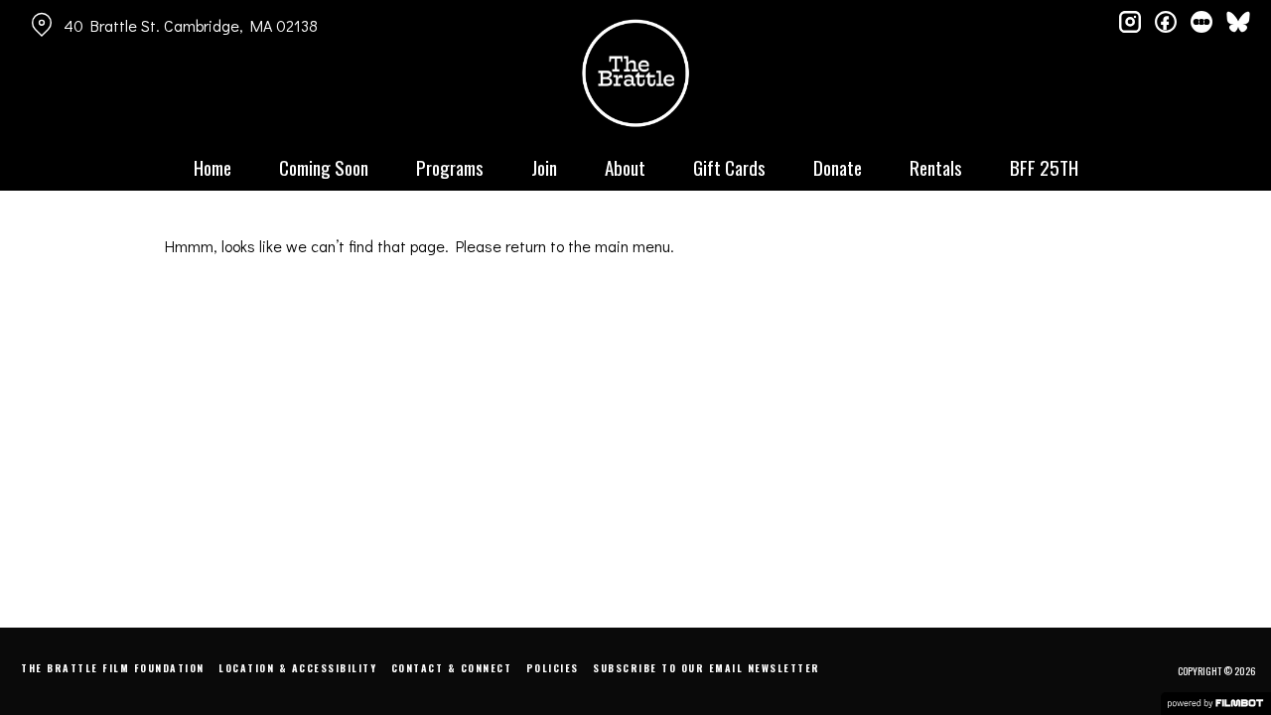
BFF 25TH (1044, 167)
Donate (837, 167)
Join (544, 167)
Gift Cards (729, 167)
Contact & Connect (451, 667)
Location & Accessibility (297, 667)
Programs (450, 167)
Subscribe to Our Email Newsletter (706, 667)
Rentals (936, 167)
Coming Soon (323, 167)
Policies (552, 667)
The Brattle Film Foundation (113, 667)
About (625, 167)
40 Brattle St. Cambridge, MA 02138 (191, 25)
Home (212, 167)
